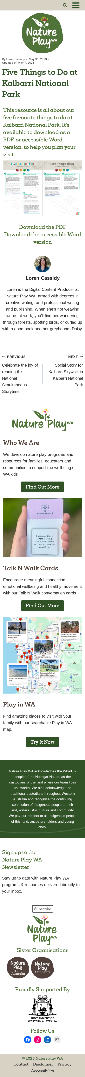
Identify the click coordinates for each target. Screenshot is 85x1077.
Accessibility (42, 1070)
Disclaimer (43, 1064)
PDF (8, 139)
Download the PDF (42, 227)
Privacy (65, 1064)
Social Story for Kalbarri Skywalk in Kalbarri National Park (65, 371)
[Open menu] (76, 5)
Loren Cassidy (15, 59)
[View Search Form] (65, 5)
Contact (20, 1064)
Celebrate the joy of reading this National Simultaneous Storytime (20, 374)
